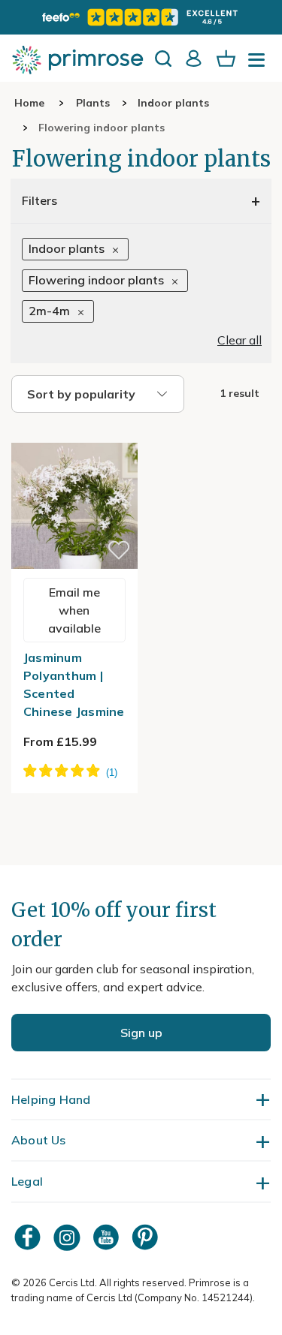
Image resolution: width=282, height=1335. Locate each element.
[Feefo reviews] (140, 17)
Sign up (141, 1032)
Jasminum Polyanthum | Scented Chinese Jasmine (74, 684)
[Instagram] (68, 1237)
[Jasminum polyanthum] (74, 434)
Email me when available (74, 610)
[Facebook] (29, 1237)
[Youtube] (107, 1237)
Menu (259, 64)
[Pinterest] (147, 1237)
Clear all (239, 339)
